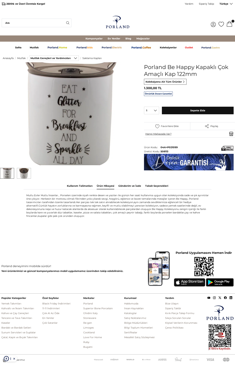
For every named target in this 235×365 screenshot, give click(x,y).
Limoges (88, 327)
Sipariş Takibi (173, 308)
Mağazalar (143, 38)
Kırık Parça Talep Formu (179, 313)
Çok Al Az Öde (50, 313)
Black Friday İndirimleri (56, 303)
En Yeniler (114, 38)
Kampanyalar (94, 38)
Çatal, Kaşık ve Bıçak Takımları (19, 337)
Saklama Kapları (92, 58)
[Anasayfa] (117, 23)
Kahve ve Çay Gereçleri (15, 313)
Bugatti (88, 346)
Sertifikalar (130, 332)
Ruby (86, 342)
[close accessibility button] (14, 358)
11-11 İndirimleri (51, 308)
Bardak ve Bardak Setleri (16, 327)
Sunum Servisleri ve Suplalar (18, 332)
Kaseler (5, 322)
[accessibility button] (6, 358)
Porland (88, 303)
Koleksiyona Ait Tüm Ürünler (164, 81)
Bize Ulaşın (171, 303)
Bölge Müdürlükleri (135, 322)
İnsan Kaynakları (134, 308)
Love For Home (92, 337)
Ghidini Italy (90, 313)
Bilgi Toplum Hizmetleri (138, 327)
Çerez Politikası (174, 327)
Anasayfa (8, 58)
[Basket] (229, 23)
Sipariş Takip (206, 3)
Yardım (189, 3)
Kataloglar (130, 313)
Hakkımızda (131, 303)
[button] (7, 173)
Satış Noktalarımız (135, 318)
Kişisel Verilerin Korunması (181, 322)
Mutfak (21, 58)
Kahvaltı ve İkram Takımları (17, 308)
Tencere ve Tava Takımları (16, 318)
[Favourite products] (221, 23)
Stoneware (89, 318)
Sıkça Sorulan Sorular (178, 318)
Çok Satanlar (50, 322)
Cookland (89, 332)
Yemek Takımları (11, 303)
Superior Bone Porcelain (98, 308)
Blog (128, 38)
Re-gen (87, 322)
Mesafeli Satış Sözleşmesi (139, 337)
